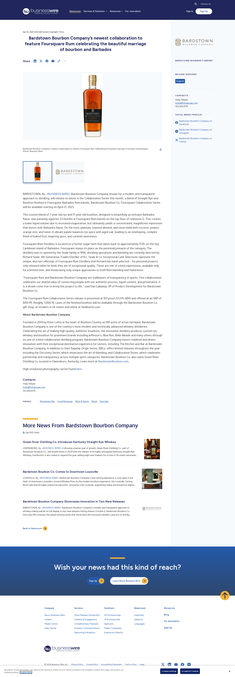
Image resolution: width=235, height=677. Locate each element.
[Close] (229, 671)
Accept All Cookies (190, 671)
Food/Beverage (65, 401)
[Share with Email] (53, 61)
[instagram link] (189, 664)
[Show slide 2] (70, 172)
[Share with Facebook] (47, 61)
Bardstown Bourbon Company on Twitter (195, 140)
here (79, 369)
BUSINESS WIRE (58, 194)
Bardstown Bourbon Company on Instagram (195, 131)
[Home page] (40, 11)
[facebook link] (182, 664)
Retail (94, 401)
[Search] (196, 4)
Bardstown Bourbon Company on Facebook (195, 123)
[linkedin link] (169, 664)
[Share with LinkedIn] (35, 61)
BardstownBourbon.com (113, 361)
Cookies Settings (169, 671)
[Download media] (160, 149)
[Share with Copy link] (59, 61)
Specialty (104, 401)
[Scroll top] (225, 595)
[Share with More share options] (65, 61)
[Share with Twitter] (41, 61)
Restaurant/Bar (47, 401)
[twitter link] (163, 664)
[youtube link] (176, 664)
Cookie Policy (26, 672)
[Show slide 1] (37, 172)
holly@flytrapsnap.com (34, 387)
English (180, 81)
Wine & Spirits (82, 401)
